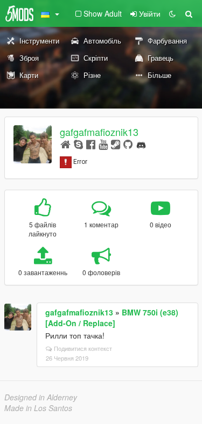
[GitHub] (128, 144)
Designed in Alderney (40, 397)
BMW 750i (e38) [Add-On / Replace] (111, 317)
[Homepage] (65, 144)
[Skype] (78, 144)
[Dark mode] (172, 13)
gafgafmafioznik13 (99, 132)
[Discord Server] (141, 144)
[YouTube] (103, 144)
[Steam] (115, 144)
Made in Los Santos (38, 408)
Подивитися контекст (83, 348)
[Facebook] (91, 144)
